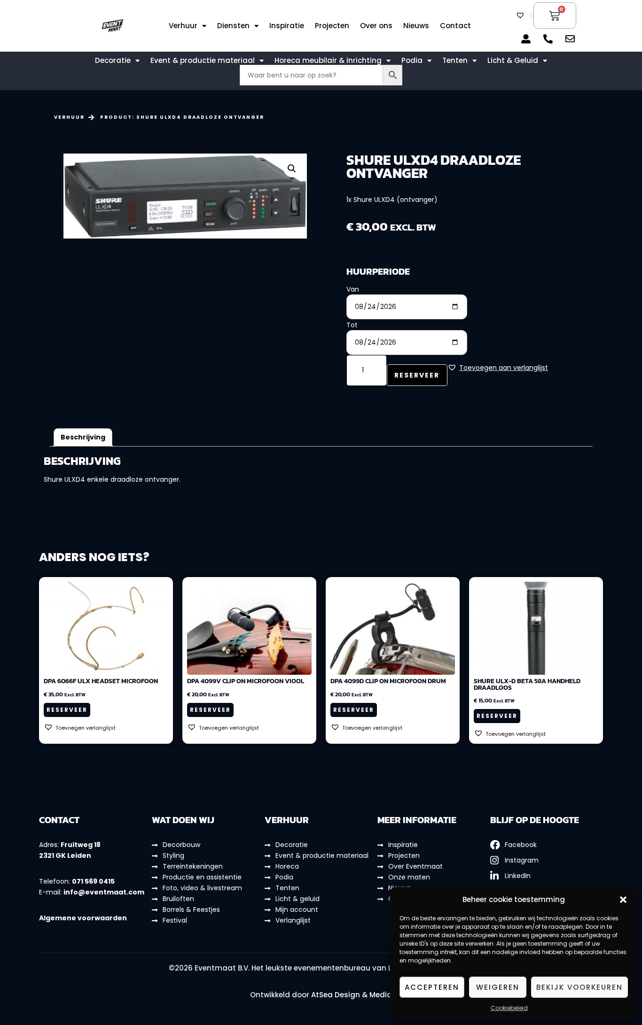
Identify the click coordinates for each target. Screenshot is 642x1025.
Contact (455, 26)
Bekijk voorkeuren (579, 987)
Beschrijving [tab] (83, 437)
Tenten (455, 60)
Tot (352, 325)
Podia (412, 60)
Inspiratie (286, 26)
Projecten (332, 26)
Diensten (233, 26)
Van (352, 289)
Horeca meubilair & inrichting (328, 60)
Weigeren (497, 987)
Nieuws (416, 26)
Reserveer (416, 375)
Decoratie (113, 60)
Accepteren (432, 987)
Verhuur (183, 26)
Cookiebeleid (509, 1008)
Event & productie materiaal (202, 60)
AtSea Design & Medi (349, 995)
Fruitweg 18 (81, 844)
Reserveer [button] (67, 710)
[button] (623, 899)
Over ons (376, 26)
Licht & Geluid (512, 60)
